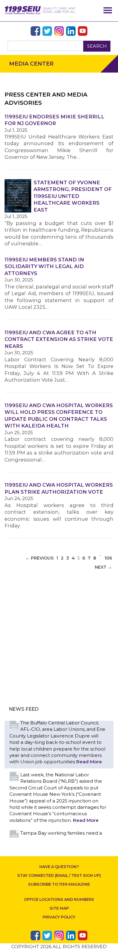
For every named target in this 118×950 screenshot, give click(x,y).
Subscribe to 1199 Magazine (59, 884)
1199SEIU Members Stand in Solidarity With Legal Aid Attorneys (44, 266)
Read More (89, 761)
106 (108, 558)
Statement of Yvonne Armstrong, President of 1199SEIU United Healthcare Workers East (73, 196)
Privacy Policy (59, 917)
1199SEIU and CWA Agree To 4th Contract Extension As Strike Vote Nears (59, 339)
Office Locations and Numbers (59, 899)
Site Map (59, 908)
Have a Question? (59, 866)
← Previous (39, 558)
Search (97, 46)
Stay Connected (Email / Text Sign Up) (59, 875)
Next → (103, 567)
